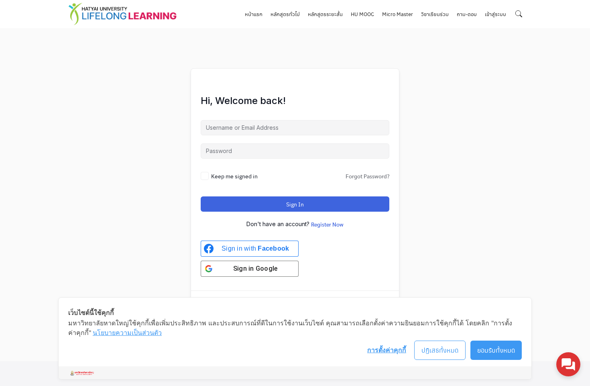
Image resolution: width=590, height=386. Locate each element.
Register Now (327, 224)
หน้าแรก (253, 14)
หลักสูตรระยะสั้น (325, 14)
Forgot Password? (367, 176)
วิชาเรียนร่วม (435, 14)
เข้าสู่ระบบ (495, 14)
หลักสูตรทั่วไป (285, 14)
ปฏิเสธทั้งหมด (440, 350)
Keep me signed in (234, 176)
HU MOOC (362, 14)
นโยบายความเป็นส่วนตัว (127, 333)
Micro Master (397, 14)
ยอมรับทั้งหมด (496, 350)
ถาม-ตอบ (467, 14)
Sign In (295, 204)
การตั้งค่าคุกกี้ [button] (386, 350)
